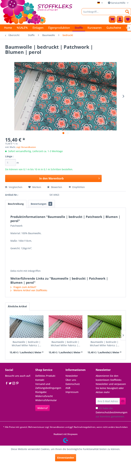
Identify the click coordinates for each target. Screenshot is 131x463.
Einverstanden (65, 457)
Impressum (72, 392)
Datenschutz (73, 384)
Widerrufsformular (46, 400)
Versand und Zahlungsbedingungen (48, 386)
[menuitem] (106, 11)
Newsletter (72, 375)
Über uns (71, 379)
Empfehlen (78, 187)
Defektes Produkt (45, 375)
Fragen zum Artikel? (24, 287)
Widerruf (42, 408)
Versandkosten (57, 427)
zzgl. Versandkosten (26, 147)
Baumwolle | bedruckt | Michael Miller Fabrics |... (26, 343)
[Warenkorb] (112, 19)
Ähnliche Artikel (17, 306)
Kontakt (39, 379)
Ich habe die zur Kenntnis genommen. (111, 412)
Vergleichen (15, 187)
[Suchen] (127, 11)
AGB (68, 388)
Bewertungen (41, 203)
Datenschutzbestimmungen (111, 412)
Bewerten (56, 187)
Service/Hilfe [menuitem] (118, 2)
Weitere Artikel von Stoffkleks (30, 290)
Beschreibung (16, 203)
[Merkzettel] (127, 19)
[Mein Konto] (120, 19)
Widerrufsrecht (44, 396)
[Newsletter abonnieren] (123, 401)
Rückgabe (41, 392)
